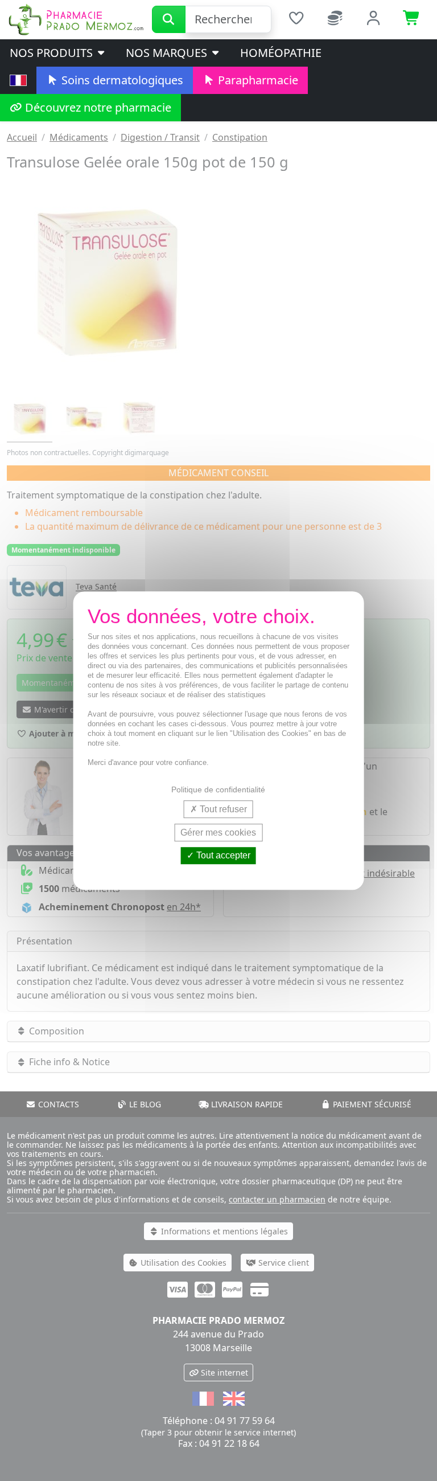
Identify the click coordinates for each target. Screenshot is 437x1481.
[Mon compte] (374, 19)
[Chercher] (168, 19)
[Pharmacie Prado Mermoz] (76, 19)
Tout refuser (222, 809)
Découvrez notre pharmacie (96, 107)
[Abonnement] (335, 19)
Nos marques (168, 52)
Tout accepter (222, 856)
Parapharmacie (256, 80)
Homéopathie (280, 52)
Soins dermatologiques (121, 80)
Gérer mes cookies (218, 832)
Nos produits (53, 52)
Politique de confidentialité (218, 789)
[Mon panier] (412, 19)
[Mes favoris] (296, 19)
